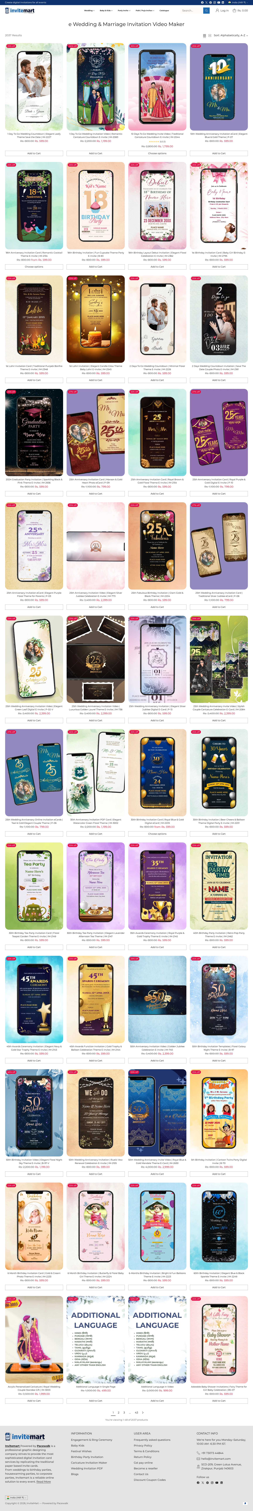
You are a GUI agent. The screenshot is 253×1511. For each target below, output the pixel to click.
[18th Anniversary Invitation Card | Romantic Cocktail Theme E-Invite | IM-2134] (34, 205)
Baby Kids (77, 1445)
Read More (43, 1481)
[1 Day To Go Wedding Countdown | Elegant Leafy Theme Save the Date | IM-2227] (34, 86)
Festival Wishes (81, 1451)
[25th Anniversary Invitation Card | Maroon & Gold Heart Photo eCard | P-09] (96, 432)
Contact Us (141, 1474)
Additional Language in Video (157, 1386)
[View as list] (210, 35)
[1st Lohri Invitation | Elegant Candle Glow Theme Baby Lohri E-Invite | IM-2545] (96, 319)
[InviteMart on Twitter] (206, 3)
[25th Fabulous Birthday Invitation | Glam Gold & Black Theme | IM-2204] (157, 546)
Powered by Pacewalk (55, 1503)
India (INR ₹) (239, 2)
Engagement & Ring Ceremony (91, 1439)
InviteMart (33, 1503)
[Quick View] (59, 47)
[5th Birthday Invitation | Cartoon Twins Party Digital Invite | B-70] (219, 1112)
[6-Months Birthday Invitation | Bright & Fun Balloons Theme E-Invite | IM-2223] (157, 1226)
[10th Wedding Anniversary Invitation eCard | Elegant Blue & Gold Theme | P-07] (219, 86)
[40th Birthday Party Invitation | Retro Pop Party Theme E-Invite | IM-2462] (219, 886)
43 (136, 1412)
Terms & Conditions (146, 1451)
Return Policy (143, 1457)
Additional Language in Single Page (95, 1386)
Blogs (74, 1474)
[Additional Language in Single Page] (96, 1339)
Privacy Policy (143, 1445)
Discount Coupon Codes (150, 1480)
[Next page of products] (142, 1412)
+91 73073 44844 (212, 1453)
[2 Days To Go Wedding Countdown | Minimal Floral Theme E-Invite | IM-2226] (157, 319)
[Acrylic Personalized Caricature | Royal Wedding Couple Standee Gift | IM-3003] (34, 1339)
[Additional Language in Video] (157, 1339)
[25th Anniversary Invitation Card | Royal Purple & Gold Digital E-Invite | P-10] (219, 432)
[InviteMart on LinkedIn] (222, 3)
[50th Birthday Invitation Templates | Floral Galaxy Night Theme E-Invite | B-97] (219, 999)
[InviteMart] (19, 10)
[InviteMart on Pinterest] (210, 3)
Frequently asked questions (152, 1439)
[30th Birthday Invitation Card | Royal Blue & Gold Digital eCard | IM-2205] (157, 772)
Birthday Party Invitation (87, 1457)
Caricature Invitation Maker (89, 1462)
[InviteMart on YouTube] (218, 3)
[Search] (206, 10)
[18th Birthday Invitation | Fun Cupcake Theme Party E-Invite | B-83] (96, 205)
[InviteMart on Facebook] (202, 3)
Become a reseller (146, 1468)
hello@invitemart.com (216, 1458)
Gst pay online (143, 1462)
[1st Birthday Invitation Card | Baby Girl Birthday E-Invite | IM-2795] (219, 205)
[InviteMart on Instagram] (214, 3)
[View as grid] (204, 35)
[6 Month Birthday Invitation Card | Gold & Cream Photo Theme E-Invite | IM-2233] (34, 1226)
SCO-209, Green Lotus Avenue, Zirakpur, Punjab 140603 (221, 1466)
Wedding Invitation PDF (87, 1468)
